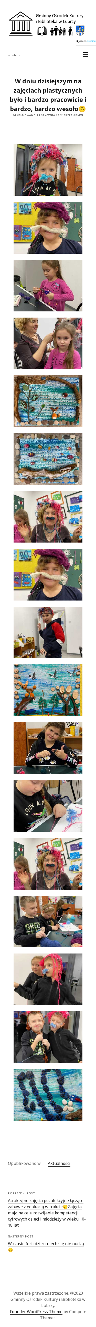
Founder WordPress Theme (36, 1311)
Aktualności (59, 1163)
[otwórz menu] (85, 55)
